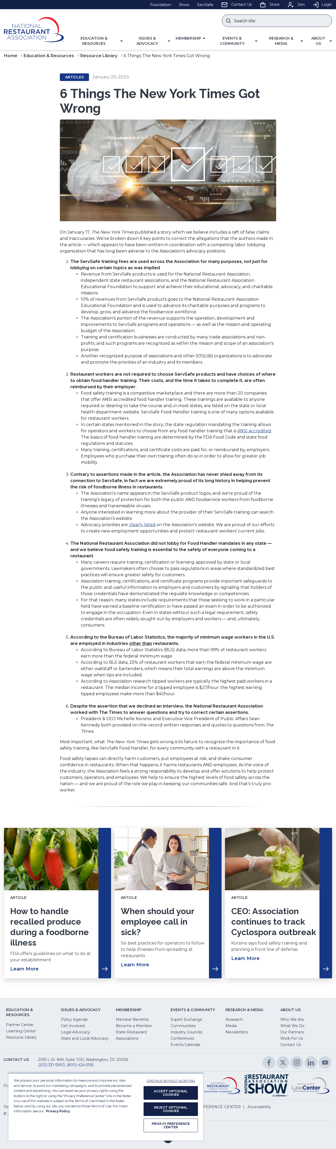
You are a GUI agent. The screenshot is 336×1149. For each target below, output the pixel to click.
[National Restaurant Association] (34, 29)
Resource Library (98, 55)
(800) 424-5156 (80, 1064)
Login (327, 4)
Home (10, 55)
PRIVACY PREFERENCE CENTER (171, 1125)
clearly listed (142, 524)
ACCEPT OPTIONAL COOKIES (171, 1093)
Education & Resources (49, 55)
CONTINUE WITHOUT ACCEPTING (171, 1081)
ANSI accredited (254, 430)
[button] (96, 41)
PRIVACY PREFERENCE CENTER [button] (208, 1106)
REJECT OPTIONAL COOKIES (170, 1109)
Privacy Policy (58, 1111)
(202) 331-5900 (51, 1064)
